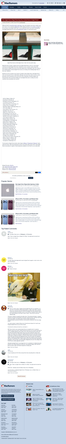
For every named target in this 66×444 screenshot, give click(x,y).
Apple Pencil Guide (9, 166)
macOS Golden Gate (34, 10)
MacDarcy (10, 257)
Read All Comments (21, 376)
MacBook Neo (43, 10)
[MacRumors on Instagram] (50, 3)
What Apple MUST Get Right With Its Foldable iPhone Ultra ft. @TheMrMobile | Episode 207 (59, 390)
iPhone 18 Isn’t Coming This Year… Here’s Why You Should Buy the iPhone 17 (38, 404)
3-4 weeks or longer (35, 26)
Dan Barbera (3, 422)
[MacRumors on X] (53, 3)
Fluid (15, 438)
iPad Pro (11, 165)
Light (23, 438)
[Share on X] (36, 172)
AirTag (57, 10)
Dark (25, 438)
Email (2, 407)
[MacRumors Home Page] (9, 3)
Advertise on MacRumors (8, 399)
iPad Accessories (12, 169)
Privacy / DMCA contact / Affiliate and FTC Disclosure (9, 434)
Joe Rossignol (22, 22)
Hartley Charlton (4, 418)
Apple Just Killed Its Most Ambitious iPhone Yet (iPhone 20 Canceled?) (38, 399)
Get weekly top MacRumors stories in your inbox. (21, 175)
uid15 (9, 350)
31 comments (25, 194)
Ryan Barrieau (14, 422)
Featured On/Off (4, 438)
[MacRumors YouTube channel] (58, 3)
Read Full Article (18, 194)
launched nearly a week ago (16, 25)
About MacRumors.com (7, 395)
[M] (3, 262)
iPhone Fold (13, 10)
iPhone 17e (51, 10)
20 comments (25, 208)
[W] (3, 270)
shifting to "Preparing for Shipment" (30, 143)
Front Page (5, 7)
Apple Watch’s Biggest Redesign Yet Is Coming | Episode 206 (57, 394)
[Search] (63, 7)
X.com (5, 407)
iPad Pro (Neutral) (12, 168)
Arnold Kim (3, 405)
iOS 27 (19, 10)
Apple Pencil (17, 26)
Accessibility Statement (5, 436)
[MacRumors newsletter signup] (64, 3)
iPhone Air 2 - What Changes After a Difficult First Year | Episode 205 (58, 399)
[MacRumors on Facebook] (52, 3)
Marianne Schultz (15, 418)
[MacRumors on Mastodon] (55, 3)
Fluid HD (18, 438)
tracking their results (22, 29)
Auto (21, 438)
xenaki (9, 231)
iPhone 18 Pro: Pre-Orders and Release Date (26, 199)
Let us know (41, 3)
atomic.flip (10, 305)
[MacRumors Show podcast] (47, 3)
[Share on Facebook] (39, 172)
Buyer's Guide (38, 7)
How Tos (25, 7)
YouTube (30, 386)
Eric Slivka (13, 405)
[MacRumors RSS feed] (62, 3)
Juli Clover (3, 409)
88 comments (5, 172)
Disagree (16, 263)
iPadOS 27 (25, 10)
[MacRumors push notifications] (60, 3)
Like (13, 263)
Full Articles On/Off (11, 438)
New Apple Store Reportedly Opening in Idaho (27, 184)
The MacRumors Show (55, 386)
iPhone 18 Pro (5, 10)
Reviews (31, 7)
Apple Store (15, 166)
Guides (18, 7)
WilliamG (9, 266)
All (64, 10)
